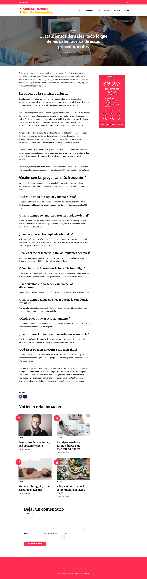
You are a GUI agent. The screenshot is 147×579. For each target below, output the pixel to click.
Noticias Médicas (63, 573)
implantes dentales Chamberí (73, 368)
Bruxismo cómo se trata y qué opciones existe (34, 444)
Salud (80, 10)
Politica (98, 10)
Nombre (27, 533)
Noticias (117, 10)
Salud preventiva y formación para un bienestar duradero (68, 445)
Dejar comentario (79, 52)
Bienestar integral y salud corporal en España (34, 488)
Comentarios (28, 513)
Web (66, 533)
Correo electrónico (51, 533)
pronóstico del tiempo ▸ (112, 125)
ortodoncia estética (34, 116)
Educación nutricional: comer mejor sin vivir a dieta (71, 490)
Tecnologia (88, 10)
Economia (107, 10)
